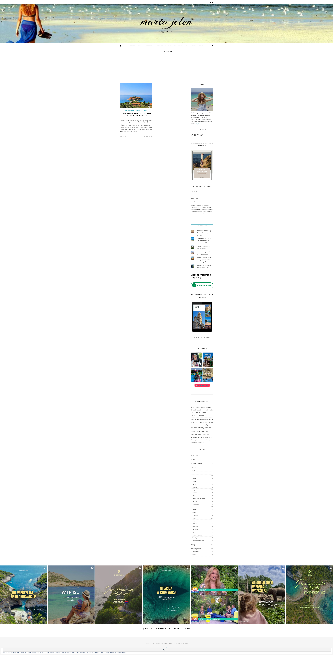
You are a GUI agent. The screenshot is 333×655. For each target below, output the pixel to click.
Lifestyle (193, 459)
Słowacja (195, 526)
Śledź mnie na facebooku (202, 337)
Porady (193, 46)
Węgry (194, 532)
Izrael (194, 481)
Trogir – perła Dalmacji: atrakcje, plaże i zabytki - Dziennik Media (200, 434)
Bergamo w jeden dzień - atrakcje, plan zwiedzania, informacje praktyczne (204, 260)
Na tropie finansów (196, 463)
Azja (193, 476)
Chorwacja (196, 504)
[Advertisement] (166, 67)
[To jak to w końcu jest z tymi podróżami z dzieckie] (71, 594)
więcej (197, 124)
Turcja (194, 484)
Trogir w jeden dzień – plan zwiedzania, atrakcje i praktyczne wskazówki (201, 439)
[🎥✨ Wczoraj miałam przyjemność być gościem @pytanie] (214, 594)
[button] (196, 359)
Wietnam (195, 487)
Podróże (132, 46)
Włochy (195, 538)
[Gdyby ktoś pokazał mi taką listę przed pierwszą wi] (261, 594)
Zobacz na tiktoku (203, 385)
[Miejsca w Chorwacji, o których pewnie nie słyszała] (166, 594)
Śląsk (194, 521)
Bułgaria (195, 501)
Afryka (193, 470)
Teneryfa (195, 529)
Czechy (195, 509)
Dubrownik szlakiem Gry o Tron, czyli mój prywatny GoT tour (204, 233)
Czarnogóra (129, 110)
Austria (195, 493)
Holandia (195, 515)
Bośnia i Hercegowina (199, 498)
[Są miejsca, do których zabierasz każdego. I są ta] (118, 594)
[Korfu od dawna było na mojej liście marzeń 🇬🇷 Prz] (309, 594)
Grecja (194, 512)
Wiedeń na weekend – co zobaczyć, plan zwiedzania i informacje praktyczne (202, 425)
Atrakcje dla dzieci (164, 46)
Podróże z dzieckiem (145, 46)
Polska (194, 518)
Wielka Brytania (197, 535)
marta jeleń (166, 20)
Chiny (194, 478)
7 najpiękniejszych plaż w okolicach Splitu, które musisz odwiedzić (204, 241)
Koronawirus (195, 551)
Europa (137, 110)
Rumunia (195, 524)
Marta (124, 136)
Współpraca (167, 51)
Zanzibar (195, 473)
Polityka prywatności (121, 652)
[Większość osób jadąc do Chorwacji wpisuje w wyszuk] (23, 594)
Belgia (194, 495)
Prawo (194, 554)
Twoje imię (194, 191)
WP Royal (185, 643)
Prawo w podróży (180, 46)
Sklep (201, 46)
